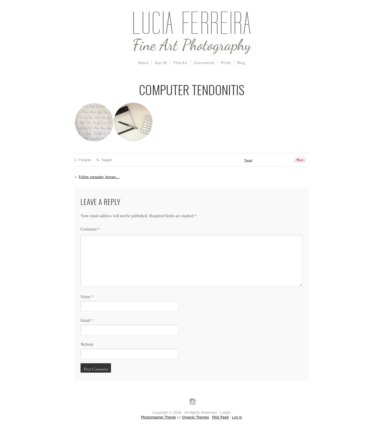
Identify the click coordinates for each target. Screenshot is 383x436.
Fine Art (180, 62)
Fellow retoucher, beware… (99, 176)
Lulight (191, 32)
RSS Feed (220, 417)
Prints (226, 62)
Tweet (248, 160)
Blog (241, 62)
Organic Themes (195, 417)
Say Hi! (161, 62)
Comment (90, 229)
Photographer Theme (158, 417)
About (143, 62)
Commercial (204, 62)
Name (87, 296)
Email (87, 320)
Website (87, 344)
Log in (237, 417)
